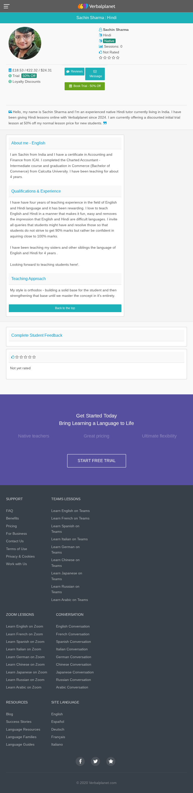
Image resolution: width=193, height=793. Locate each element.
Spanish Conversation (73, 642)
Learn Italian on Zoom (23, 649)
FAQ (9, 511)
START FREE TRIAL (97, 461)
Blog (9, 714)
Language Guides (20, 744)
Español (57, 722)
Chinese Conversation (73, 664)
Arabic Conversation (72, 687)
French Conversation (72, 634)
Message (95, 76)
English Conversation (73, 626)
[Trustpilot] (110, 761)
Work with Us (16, 564)
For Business (16, 534)
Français (58, 737)
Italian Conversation (72, 649)
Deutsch (57, 729)
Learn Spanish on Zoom (25, 642)
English (57, 714)
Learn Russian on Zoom (25, 680)
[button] (8, 6)
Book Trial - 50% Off (86, 86)
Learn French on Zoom (24, 634)
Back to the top (65, 308)
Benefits (12, 518)
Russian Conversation (73, 680)
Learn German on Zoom (25, 657)
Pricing (11, 526)
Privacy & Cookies (20, 556)
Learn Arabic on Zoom (23, 687)
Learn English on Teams (70, 511)
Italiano (57, 744)
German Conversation (73, 657)
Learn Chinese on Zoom (25, 664)
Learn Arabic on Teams (69, 600)
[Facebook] (80, 761)
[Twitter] (95, 761)
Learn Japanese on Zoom (26, 672)
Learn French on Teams (70, 518)
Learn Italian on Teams (69, 539)
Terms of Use (16, 549)
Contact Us (15, 541)
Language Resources (23, 729)
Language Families (21, 737)
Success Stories (18, 722)
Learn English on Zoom (24, 626)
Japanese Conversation (75, 672)
